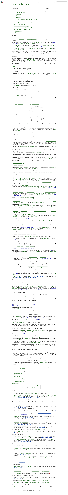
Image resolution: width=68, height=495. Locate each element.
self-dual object (17, 376)
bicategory (43, 74)
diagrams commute (34, 104)
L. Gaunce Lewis (18, 439)
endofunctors (27, 204)
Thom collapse (16, 201)
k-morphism (18, 339)
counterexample (17, 276)
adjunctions (37, 139)
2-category (34, 39)
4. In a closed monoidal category (21, 26)
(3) (51, 250)
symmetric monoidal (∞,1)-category (33, 286)
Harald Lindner (17, 416)
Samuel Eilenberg (18, 395)
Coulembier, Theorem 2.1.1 (26, 227)
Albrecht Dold (17, 426)
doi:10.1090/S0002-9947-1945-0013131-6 (23, 397)
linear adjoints (36, 366)
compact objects (33, 221)
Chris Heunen (21, 453)
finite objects (15, 383)
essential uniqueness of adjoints (46, 258)
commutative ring (51, 186)
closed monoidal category (20, 302)
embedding (43, 198)
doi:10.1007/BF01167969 (27, 417)
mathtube (36, 449)
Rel (30, 60)
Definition (18, 14)
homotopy (38, 337)
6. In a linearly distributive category (22, 29)
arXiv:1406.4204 (18, 277)
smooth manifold (31, 198)
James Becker (17, 431)
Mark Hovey (17, 436)
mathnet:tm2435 (42, 427)
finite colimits (45, 228)
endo (26, 205)
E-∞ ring (27, 220)
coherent (26, 338)
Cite (41, 492)
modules (42, 186)
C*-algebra (16, 215)
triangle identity (19, 104)
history (35, 490)
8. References (17, 32)
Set (46, 58)
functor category (32, 205)
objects (21, 43)
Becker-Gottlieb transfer (39, 429)
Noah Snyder (32, 276)
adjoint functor (49, 209)
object (25, 37)
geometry (21, 385)
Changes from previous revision (27, 492)
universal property (36, 152)
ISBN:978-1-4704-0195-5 (46, 437)
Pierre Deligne (17, 422)
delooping (29, 39)
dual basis (40, 180)
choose (37, 198)
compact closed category (18, 163)
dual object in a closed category (26, 64)
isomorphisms (34, 158)
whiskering (34, 207)
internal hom (53, 251)
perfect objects (44, 221)
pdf (55, 410)
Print (43, 492)
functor (24, 251)
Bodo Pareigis (17, 405)
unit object (26, 158)
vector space (18, 45)
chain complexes (29, 190)
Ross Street (25, 477)
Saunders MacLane (28, 395)
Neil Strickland (30, 436)
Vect (30, 45)
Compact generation (41, 223)
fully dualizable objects (26, 450)
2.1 (34, 157)
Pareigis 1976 (24, 414)
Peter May (24, 439)
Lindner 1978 (40, 78)
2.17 (14, 155)
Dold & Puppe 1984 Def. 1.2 (18, 305)
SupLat (34, 60)
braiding (50, 172)
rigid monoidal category (19, 379)
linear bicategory (46, 366)
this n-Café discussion (31, 277)
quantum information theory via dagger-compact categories (37, 457)
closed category (18, 294)
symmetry (21, 264)
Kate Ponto (17, 466)
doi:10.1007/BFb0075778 (25, 441)
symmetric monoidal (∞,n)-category (35, 330)
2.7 (41, 46)
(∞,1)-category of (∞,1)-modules (43, 220)
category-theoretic (38, 42)
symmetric (46, 161)
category (20, 205)
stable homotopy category (35, 48)
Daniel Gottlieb (24, 431)
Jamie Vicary (28, 453)
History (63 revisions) (36, 492)
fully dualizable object (34, 342)
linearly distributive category (21, 352)
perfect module (22, 387)
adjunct (17, 308)
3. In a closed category (19, 24)
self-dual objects (17, 471)
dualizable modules (24, 185)
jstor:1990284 (36, 397)
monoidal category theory (33, 385)
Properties (18, 17)
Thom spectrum (28, 199)
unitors (21, 124)
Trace (19, 20)
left (42, 37)
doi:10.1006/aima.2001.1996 (43, 446)
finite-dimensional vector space (29, 46)
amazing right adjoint (42, 266)
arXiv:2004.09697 (18, 478)
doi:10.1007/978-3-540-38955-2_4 (21, 424)
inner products (35, 471)
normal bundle (38, 199)
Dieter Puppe (25, 426)
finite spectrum (21, 49)
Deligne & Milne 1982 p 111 (28, 317)
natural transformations (25, 207)
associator (27, 123)
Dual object (22, 462)
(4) (35, 64)
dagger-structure (45, 471)
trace (38, 281)
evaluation (22, 134)
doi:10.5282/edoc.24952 (45, 413)
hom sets (32, 246)
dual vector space (20, 179)
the (55, 319)
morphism (21, 39)
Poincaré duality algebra (28, 215)
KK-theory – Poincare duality (22, 218)
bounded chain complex (39, 193)
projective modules (41, 187)
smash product (48, 48)
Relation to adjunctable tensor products (27, 19)
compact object (44, 387)
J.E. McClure (50, 439)
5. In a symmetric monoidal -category (24, 27)
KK (22, 216)
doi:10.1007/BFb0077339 (20, 407)
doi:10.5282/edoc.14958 (19, 411)
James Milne (25, 422)
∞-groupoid (14, 288)
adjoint (47, 37)
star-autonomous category (19, 322)
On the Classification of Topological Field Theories (37, 482)
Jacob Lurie (16, 482)
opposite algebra (33, 216)
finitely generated (32, 187)
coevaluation (17, 130)
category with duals (18, 165)
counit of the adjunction (40, 211)
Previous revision (19, 492)
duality (18, 85)
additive (24, 53)
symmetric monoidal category (27, 146)
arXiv (37, 469)
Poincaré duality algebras (26, 214)
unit (55, 129)
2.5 (38, 319)
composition (40, 206)
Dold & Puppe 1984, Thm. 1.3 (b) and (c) (24, 248)
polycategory (23, 368)
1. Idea (15, 10)
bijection (27, 246)
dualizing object (17, 374)
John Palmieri (23, 436)
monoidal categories (16, 402)
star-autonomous (44, 362)
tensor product (28, 206)
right (45, 37)
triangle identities (24, 139)
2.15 (23, 250)
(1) (15, 239)
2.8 (20, 194)
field (39, 178)
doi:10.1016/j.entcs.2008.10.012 (35, 487)
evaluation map (36, 93)
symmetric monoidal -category (40, 480)
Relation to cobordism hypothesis (26, 22)
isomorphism (20, 246)
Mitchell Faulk (25, 448)
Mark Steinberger (32, 439)
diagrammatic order (51, 141)
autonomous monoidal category (27, 161)
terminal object (30, 59)
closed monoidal (33, 257)
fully (29, 387)
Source (46, 492)
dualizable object (34, 387)
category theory (45, 385)
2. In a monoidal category (20, 12)
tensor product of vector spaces (48, 45)
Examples (18, 15)
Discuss (15, 492)
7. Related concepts (18, 31)
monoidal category (33, 37)
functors (47, 206)
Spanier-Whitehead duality (26, 197)
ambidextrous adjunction (43, 267)
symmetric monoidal (33, 331)
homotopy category (42, 331)
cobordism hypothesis (23, 287)
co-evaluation (24, 211)
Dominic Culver (17, 448)
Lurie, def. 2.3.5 (23, 333)
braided (18, 80)
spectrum (17, 48)
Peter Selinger (17, 473)
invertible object (48, 158)
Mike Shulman (28, 466)
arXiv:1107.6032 (18, 467)
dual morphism (34, 168)
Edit (12, 492)
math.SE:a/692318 (41, 276)
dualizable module (24, 188)
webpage (32, 424)
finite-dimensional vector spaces (28, 177)
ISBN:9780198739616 (24, 454)
